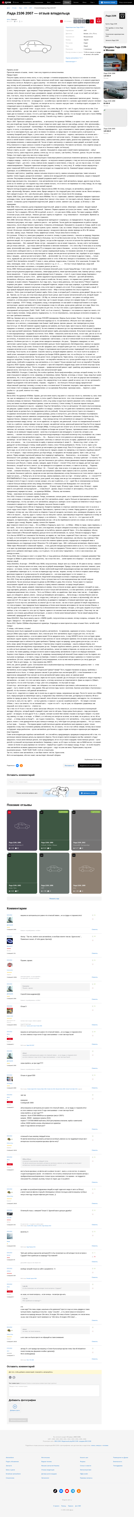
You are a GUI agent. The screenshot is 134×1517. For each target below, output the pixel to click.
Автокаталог (45, 1478)
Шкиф (8, 1241)
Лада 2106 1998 (109, 73)
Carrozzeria (10, 970)
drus (74, 888)
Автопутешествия (85, 1470)
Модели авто (66, 1500)
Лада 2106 (111, 16)
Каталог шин (84, 1457)
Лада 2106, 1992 (15, 885)
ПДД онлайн (84, 1474)
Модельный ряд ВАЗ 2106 (70, 1441)
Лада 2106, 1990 (15, 842)
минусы (98, 1445)
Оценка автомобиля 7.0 (73, 58)
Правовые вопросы (86, 1478)
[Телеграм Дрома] (73, 1491)
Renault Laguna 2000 (31, 1278)
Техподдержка (117, 1465)
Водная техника (46, 1461)
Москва (16, 2)
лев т (8, 1351)
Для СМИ (78, 1506)
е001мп (9, 1271)
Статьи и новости (85, 1465)
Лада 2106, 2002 (79, 842)
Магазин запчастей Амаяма (50, 1465)
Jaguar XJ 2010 (37, 1225)
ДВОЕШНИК (10, 925)
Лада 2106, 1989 (79, 885)
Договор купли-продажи (49, 1474)
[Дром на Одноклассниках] (79, 1491)
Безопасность (117, 1461)
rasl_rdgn (9, 1217)
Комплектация (70, 61)
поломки (105, 1445)
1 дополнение (63, 812)
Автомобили (27, 2)
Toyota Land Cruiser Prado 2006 (34, 1025)
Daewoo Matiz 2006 (41, 1089)
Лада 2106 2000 (109, 128)
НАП (42, 888)
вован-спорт (10, 1016)
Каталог (76, 2)
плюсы (93, 1445)
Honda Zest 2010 (51, 1089)
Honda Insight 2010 (31, 1089)
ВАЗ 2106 (58, 1441)
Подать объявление (12, 1461)
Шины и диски (10, 1470)
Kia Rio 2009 (30, 1225)
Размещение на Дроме (120, 1457)
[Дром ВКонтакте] (61, 1491)
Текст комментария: (33, 1383)
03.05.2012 (9, 915)
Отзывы (67, 2)
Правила (70, 1506)
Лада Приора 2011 (31, 1247)
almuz (9, 19)
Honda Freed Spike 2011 (71, 1089)
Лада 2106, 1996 (47, 885)
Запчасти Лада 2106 (112, 40)
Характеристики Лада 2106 (74, 27)
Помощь (63, 1506)
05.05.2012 (9, 1284)
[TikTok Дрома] (55, 1491)
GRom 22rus (10, 1143)
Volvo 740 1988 (30, 1360)
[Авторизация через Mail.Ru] (14, 1377)
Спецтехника (10, 1478)
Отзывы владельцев (47, 1470)
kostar (11, 888)
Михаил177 (9, 946)
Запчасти (57, 2)
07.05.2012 (9, 1348)
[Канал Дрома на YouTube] (67, 1491)
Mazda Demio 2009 (60, 1089)
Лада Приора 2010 (46, 1225)
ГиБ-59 (8, 1255)
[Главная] (6, 2)
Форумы (82, 1461)
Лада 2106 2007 (30, 1045)
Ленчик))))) (9, 1083)
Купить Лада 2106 (111, 24)
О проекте (56, 1506)
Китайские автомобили (13, 1474)
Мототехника (45, 1457)
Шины (84, 2)
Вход (125, 2)
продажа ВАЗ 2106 (85, 1441)
